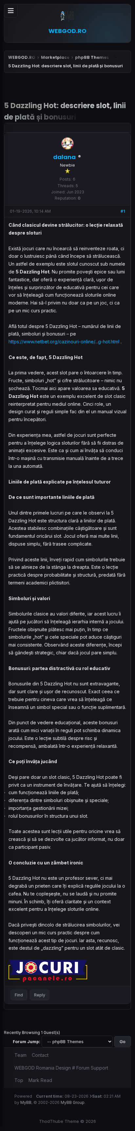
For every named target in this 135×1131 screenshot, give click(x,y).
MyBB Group (73, 1102)
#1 (123, 211)
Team (20, 1055)
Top (18, 1080)
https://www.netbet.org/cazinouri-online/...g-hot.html (64, 341)
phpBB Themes (92, 57)
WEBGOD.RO (21, 57)
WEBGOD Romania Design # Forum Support (61, 1068)
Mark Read (40, 1080)
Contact (40, 1055)
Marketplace (55, 57)
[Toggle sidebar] (11, 11)
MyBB (25, 1102)
